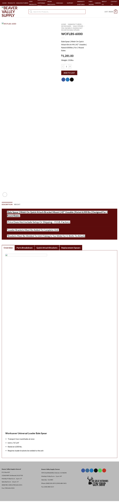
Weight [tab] (17, 204)
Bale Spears (78, 26)
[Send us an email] (96, 470)
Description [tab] (7, 204)
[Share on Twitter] (67, 80)
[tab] (8, 247)
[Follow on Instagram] (87, 470)
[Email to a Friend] (72, 80)
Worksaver (66, 26)
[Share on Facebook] (63, 80)
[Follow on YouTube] (104, 470)
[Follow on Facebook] (83, 470)
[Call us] (100, 470)
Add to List (69, 73)
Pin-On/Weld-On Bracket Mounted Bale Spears (72, 29)
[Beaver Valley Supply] (13, 11)
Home (63, 24)
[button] (111, 11)
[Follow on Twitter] (91, 470)
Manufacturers (75, 24)
